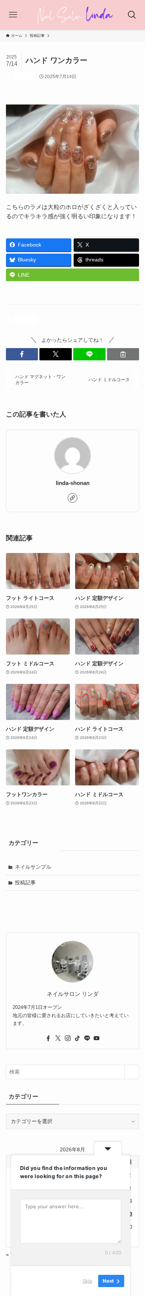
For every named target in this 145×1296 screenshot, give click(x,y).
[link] (72, 498)
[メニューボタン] (13, 15)
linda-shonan (73, 483)
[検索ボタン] (132, 15)
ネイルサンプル (33, 867)
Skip (87, 1281)
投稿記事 (24, 76)
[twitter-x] (58, 1038)
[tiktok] (77, 1038)
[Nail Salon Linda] (72, 15)
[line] (87, 1038)
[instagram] (67, 1038)
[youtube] (96, 1038)
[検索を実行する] (131, 1072)
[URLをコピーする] (123, 354)
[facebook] (48, 1038)
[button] (22, 354)
